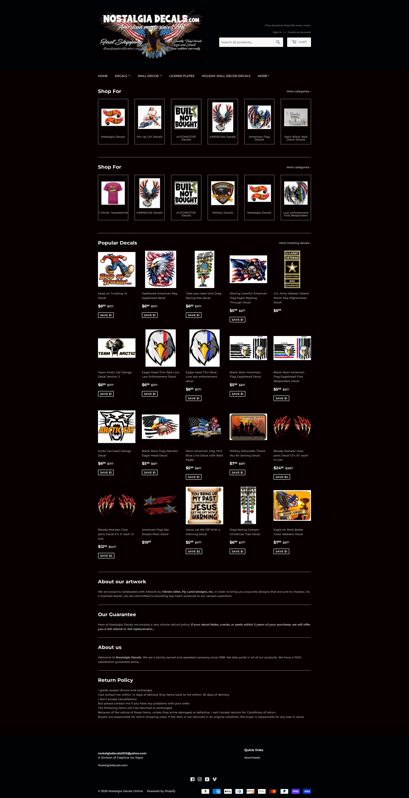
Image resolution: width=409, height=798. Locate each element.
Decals (121, 76)
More (262, 76)
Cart (302, 42)
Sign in (277, 32)
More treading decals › (295, 243)
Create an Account (299, 32)
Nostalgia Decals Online (125, 791)
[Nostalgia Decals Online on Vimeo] (214, 780)
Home (103, 76)
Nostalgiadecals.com (113, 765)
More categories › (299, 91)
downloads (252, 757)
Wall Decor (149, 76)
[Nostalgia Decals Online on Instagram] (200, 780)
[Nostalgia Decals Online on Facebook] (192, 780)
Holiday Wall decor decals (226, 76)
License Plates (181, 76)
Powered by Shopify (161, 791)
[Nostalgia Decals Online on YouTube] (207, 780)
